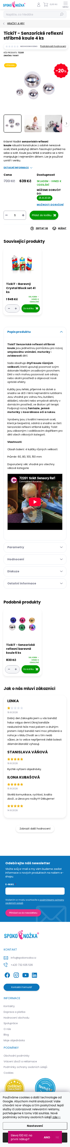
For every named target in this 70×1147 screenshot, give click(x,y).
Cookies (8, 1073)
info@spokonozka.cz (23, 958)
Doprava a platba (14, 1012)
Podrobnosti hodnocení (53, 46)
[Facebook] (7, 974)
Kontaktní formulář (21, 987)
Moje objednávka (14, 1040)
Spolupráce (11, 1023)
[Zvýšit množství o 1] (15, 308)
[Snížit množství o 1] (9, 308)
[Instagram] (16, 974)
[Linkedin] (34, 974)
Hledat (61, 14)
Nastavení (35, 1126)
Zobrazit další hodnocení (35, 828)
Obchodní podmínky (16, 1055)
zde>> (56, 1117)
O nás (7, 1029)
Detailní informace (16, 167)
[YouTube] (26, 974)
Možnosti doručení (50, 204)
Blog (6, 1034)
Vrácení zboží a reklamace (20, 1061)
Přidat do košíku (42, 215)
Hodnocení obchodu (16, 1017)
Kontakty (9, 1006)
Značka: (11, 55)
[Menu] (65, 4)
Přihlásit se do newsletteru (23, 912)
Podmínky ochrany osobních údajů (25, 1067)
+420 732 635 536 (22, 965)
